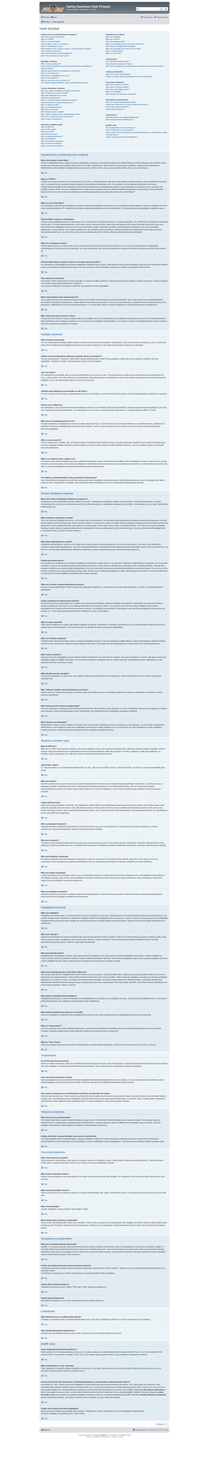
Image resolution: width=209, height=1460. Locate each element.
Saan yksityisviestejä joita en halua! (119, 64)
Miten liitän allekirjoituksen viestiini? (54, 95)
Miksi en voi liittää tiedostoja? (51, 107)
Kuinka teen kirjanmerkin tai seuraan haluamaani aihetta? (127, 104)
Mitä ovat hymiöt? (47, 132)
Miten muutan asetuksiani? (51, 64)
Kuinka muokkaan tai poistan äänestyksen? (57, 102)
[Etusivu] (53, 7)
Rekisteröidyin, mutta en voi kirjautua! (55, 44)
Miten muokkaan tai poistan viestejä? (54, 93)
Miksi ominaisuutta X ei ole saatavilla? (119, 130)
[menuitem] (54, 17)
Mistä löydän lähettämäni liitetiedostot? (120, 119)
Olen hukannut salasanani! (51, 51)
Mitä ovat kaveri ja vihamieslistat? (118, 74)
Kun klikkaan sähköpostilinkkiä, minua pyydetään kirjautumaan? (64, 83)
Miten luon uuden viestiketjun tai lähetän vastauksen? (60, 91)
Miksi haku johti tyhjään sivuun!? (118, 89)
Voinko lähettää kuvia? (49, 134)
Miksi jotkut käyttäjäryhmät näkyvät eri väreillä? (123, 49)
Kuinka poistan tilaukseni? (115, 109)
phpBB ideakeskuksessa (142, 1368)
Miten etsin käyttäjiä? (113, 92)
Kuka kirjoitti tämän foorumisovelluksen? (120, 128)
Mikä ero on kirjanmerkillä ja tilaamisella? (121, 102)
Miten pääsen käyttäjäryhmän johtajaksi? (121, 46)
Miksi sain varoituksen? (49, 109)
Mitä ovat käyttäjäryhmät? (115, 41)
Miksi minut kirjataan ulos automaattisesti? (56, 53)
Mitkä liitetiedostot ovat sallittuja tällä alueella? (122, 117)
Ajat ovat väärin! (47, 68)
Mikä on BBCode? (47, 127)
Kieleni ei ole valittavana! (50, 73)
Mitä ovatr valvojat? (113, 39)
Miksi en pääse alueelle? (50, 105)
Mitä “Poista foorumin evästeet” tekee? (55, 56)
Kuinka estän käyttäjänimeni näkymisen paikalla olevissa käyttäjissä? (66, 66)
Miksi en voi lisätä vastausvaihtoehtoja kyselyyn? (59, 100)
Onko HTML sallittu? (48, 129)
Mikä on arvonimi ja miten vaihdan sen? (55, 80)
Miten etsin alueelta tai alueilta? (117, 85)
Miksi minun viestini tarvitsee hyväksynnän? (57, 116)
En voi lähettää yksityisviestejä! (117, 61)
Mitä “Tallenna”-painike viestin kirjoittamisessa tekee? (60, 114)
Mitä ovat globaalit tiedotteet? (51, 136)
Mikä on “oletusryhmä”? (114, 51)
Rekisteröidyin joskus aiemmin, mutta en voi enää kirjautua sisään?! (66, 49)
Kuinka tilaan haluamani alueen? (117, 107)
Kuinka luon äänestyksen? (51, 98)
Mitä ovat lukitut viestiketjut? (51, 143)
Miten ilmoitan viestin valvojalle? (52, 112)
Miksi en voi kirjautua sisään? (52, 46)
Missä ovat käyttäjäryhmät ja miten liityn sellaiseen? (125, 44)
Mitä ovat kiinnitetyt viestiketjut (52, 141)
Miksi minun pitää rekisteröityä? (52, 37)
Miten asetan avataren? (49, 78)
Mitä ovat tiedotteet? (48, 139)
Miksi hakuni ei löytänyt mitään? (117, 87)
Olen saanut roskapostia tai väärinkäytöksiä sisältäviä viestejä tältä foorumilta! (134, 66)
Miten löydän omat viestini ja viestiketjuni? (121, 94)
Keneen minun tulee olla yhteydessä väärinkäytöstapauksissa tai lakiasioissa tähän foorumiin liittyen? (136, 133)
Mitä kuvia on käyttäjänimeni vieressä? (55, 76)
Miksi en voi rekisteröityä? (50, 41)
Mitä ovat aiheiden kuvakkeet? (52, 146)
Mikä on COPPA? (47, 39)
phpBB (144, 410)
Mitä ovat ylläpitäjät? (113, 37)
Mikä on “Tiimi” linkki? (114, 53)
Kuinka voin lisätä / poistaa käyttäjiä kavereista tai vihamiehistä (129, 76)
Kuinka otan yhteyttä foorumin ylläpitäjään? (121, 137)
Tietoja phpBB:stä (121, 1355)
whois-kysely (94, 1387)
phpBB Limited (133, 1352)
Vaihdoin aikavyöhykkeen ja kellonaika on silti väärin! (60, 71)
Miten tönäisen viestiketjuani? (52, 119)
